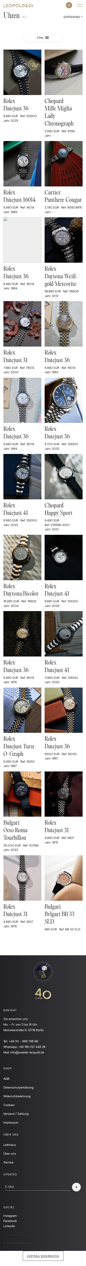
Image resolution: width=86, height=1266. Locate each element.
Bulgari (11, 823)
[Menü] (80, 5)
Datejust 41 (15, 513)
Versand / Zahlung (16, 1113)
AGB (6, 1078)
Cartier (53, 193)
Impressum (10, 1122)
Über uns (9, 1153)
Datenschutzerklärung (18, 1087)
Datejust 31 (15, 361)
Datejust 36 (15, 109)
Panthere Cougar (63, 200)
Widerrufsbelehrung (17, 1096)
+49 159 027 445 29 (31, 1046)
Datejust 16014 (19, 200)
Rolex (9, 101)
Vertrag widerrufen (43, 1256)
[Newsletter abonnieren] (76, 1187)
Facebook (10, 1221)
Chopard (54, 101)
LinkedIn (9, 1226)
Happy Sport (58, 513)
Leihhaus (9, 1144)
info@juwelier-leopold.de (27, 1052)
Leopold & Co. (18, 6)
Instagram (10, 1215)
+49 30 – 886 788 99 (23, 1041)
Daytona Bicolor (21, 594)
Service (8, 1162)
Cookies (9, 1105)
